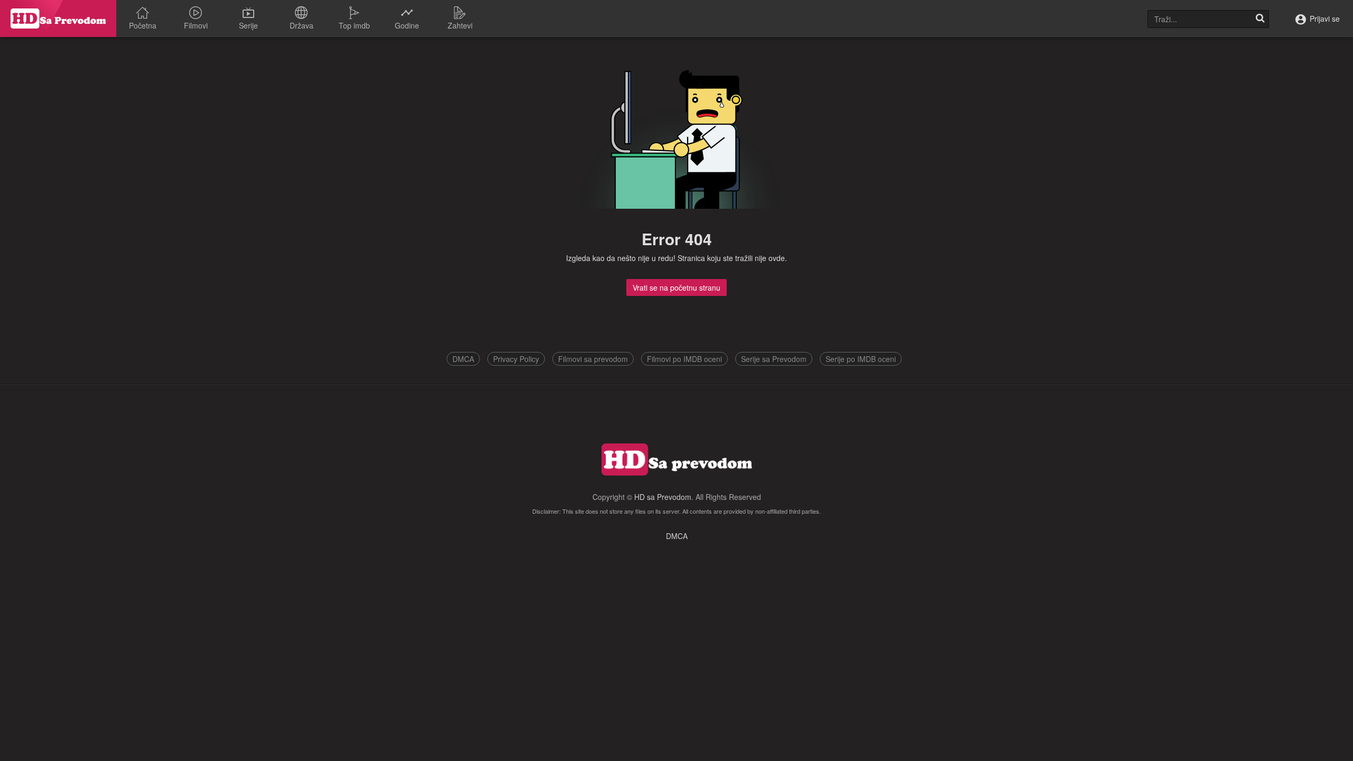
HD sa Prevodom (662, 496)
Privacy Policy (516, 359)
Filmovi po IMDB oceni (684, 359)
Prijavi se (1324, 18)
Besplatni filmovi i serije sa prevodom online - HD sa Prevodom (58, 18)
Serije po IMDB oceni (861, 359)
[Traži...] (1260, 19)
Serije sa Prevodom (774, 359)
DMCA (463, 359)
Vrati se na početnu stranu (676, 287)
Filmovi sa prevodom (593, 359)
